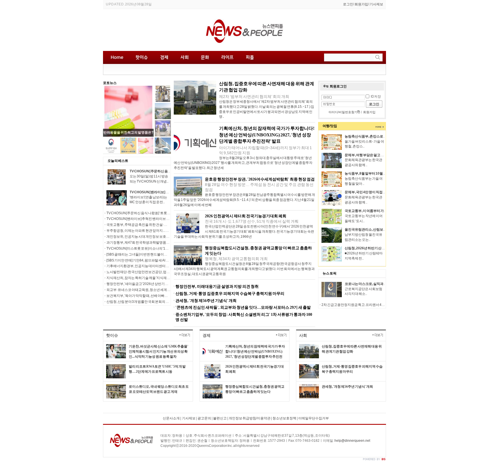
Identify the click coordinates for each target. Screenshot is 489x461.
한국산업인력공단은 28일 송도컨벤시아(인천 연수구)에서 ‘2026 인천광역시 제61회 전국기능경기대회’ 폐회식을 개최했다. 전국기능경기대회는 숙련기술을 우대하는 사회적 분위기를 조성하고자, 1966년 (244, 231)
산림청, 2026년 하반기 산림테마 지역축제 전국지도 (382, 248)
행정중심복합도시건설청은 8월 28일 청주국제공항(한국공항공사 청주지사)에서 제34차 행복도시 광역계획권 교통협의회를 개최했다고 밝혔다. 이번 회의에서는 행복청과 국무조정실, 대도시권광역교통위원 (244, 269)
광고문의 (204, 418)
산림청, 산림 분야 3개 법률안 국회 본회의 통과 (139, 302)
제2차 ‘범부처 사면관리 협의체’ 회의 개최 (254, 96)
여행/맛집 (330, 126)
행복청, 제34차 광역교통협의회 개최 (236, 258)
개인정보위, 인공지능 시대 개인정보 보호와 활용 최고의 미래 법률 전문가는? (161, 237)
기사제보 (376, 4)
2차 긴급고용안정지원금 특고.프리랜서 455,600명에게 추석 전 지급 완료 (374, 305)
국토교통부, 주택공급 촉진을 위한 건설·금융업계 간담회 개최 (150, 225)
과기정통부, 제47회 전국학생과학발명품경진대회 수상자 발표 (151, 243)
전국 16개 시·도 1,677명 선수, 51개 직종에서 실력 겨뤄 (252, 221)
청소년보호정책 (284, 418)
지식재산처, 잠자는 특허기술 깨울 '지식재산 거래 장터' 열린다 (150, 278)
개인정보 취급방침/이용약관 (250, 418)
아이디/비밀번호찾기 (343, 112)
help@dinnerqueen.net (352, 441)
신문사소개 (171, 418)
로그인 (348, 4)
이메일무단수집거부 (313, 418)
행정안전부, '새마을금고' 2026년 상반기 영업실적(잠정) (147, 284)
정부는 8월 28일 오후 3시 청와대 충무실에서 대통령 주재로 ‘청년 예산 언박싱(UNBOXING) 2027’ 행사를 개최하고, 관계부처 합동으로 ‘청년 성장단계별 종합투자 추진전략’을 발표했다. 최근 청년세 (243, 163)
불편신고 (220, 418)
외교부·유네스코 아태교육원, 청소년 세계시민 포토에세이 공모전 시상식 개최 (162, 290)
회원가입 (361, 4)
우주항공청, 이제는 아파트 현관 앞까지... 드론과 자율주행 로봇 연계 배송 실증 (162, 231)
